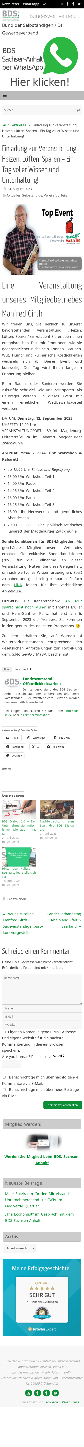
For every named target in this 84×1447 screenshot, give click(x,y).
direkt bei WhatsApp (35, 715)
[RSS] (62, 4)
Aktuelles (19, 125)
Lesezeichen (16, 899)
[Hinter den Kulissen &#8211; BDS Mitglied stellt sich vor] (19, 857)
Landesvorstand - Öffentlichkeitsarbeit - (43, 681)
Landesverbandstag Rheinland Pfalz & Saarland (64, 920)
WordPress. (71, 1402)
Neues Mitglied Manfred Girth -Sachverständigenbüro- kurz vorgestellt (21, 923)
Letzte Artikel (23, 669)
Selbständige (32, 195)
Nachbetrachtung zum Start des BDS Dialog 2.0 (57, 825)
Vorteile (61, 195)
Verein (49, 195)
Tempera (51, 1402)
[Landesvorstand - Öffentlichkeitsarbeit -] (12, 685)
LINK (18, 584)
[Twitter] (79, 4)
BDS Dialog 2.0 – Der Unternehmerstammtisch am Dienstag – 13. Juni (19, 827)
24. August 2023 (19, 189)
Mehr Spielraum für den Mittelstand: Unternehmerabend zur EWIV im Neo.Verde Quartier (37, 1199)
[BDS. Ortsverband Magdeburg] (73, 4)
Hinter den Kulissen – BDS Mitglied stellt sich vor (19, 873)
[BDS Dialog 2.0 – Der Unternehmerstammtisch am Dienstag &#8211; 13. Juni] (19, 809)
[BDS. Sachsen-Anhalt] (68, 4)
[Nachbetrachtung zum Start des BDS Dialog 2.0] (57, 809)
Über (7, 669)
